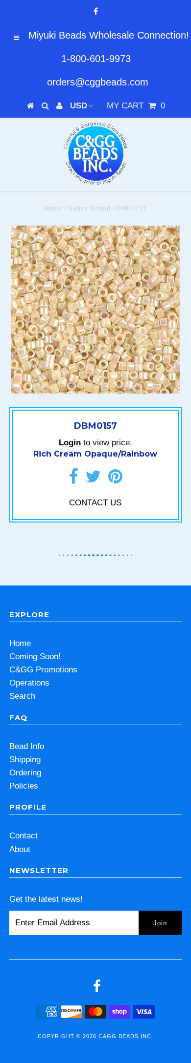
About (19, 849)
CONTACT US (95, 502)
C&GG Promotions (43, 669)
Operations (29, 683)
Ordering (25, 772)
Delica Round (89, 208)
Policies (23, 786)
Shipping (25, 759)
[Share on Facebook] (73, 479)
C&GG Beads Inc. (125, 1036)
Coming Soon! (35, 656)
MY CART (136, 105)
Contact (23, 835)
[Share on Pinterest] (115, 479)
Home (53, 208)
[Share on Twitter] (93, 479)
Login (70, 442)
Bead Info (26, 746)
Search (22, 696)
